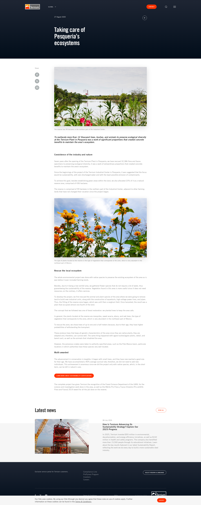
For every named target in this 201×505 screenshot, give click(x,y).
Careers (86, 479)
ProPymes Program (91, 474)
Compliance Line (90, 472)
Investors (87, 477)
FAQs (116, 495)
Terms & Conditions (90, 495)
